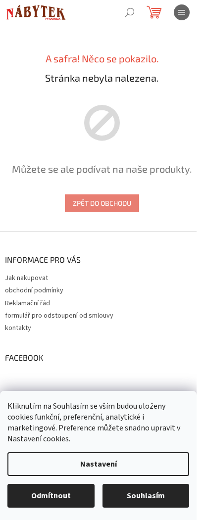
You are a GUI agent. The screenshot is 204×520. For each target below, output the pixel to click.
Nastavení (98, 464)
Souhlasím (146, 495)
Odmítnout (51, 495)
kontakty (18, 328)
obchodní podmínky (34, 290)
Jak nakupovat (26, 278)
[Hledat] (130, 12)
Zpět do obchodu (102, 203)
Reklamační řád (27, 303)
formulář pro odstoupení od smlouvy (59, 316)
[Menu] (182, 12)
